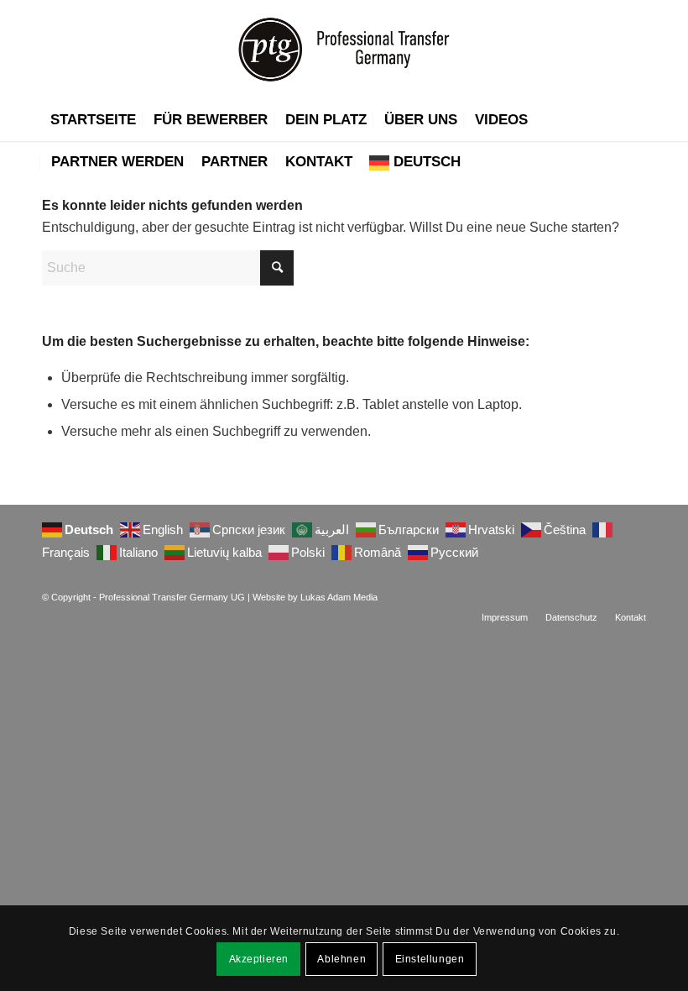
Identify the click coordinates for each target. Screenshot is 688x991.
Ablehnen (341, 959)
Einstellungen (430, 959)
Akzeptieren (259, 959)
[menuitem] (93, 120)
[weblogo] (343, 49)
